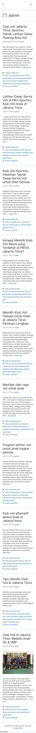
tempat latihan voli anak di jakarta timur (16, 83)
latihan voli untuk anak (20, 495)
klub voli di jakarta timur (11, 297)
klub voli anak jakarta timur (21, 294)
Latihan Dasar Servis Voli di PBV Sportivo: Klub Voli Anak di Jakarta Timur (17, 102)
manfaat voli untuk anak (11, 429)
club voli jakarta (10, 614)
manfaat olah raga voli (20, 426)
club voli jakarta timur (12, 424)
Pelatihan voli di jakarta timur (13, 369)
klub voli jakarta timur (21, 366)
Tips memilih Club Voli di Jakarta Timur (17, 581)
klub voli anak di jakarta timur (17, 81)
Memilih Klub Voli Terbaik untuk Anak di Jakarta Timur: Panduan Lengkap (16, 318)
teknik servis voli (14, 225)
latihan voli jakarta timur (24, 152)
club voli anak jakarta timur (14, 75)
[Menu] (31, 4)
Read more (27, 67)
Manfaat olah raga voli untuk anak (16, 386)
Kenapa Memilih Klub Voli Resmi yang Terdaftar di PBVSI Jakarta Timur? (18, 245)
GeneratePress (18, 728)
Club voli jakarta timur (12, 289)
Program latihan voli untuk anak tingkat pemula (17, 448)
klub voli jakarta (12, 616)
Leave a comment (11, 86)
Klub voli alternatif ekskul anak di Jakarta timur (15, 517)
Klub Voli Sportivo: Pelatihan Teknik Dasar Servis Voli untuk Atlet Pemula (16, 176)
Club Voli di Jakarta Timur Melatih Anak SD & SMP (16, 638)
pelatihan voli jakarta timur (12, 155)
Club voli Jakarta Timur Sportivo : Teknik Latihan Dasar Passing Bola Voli (18, 32)
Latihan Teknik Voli (11, 73)
